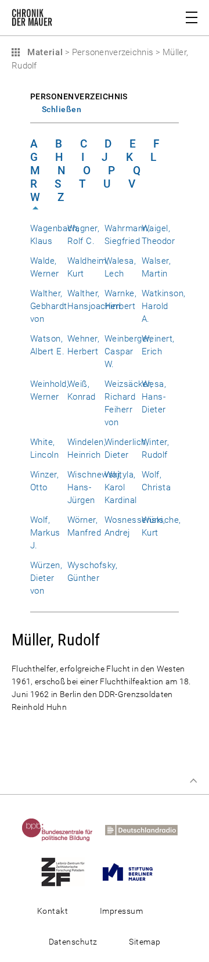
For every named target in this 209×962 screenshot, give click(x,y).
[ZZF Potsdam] (67, 871)
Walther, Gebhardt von (48, 306)
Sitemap (144, 941)
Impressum (121, 911)
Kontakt (52, 911)
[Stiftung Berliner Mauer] (132, 871)
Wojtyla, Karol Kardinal (121, 487)
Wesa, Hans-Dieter (154, 397)
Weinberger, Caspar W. (128, 351)
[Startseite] (32, 20)
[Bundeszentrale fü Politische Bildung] (62, 829)
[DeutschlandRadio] (146, 829)
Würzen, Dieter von (46, 578)
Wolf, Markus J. (45, 533)
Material (43, 52)
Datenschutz (73, 941)
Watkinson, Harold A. (164, 306)
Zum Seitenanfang (193, 780)
